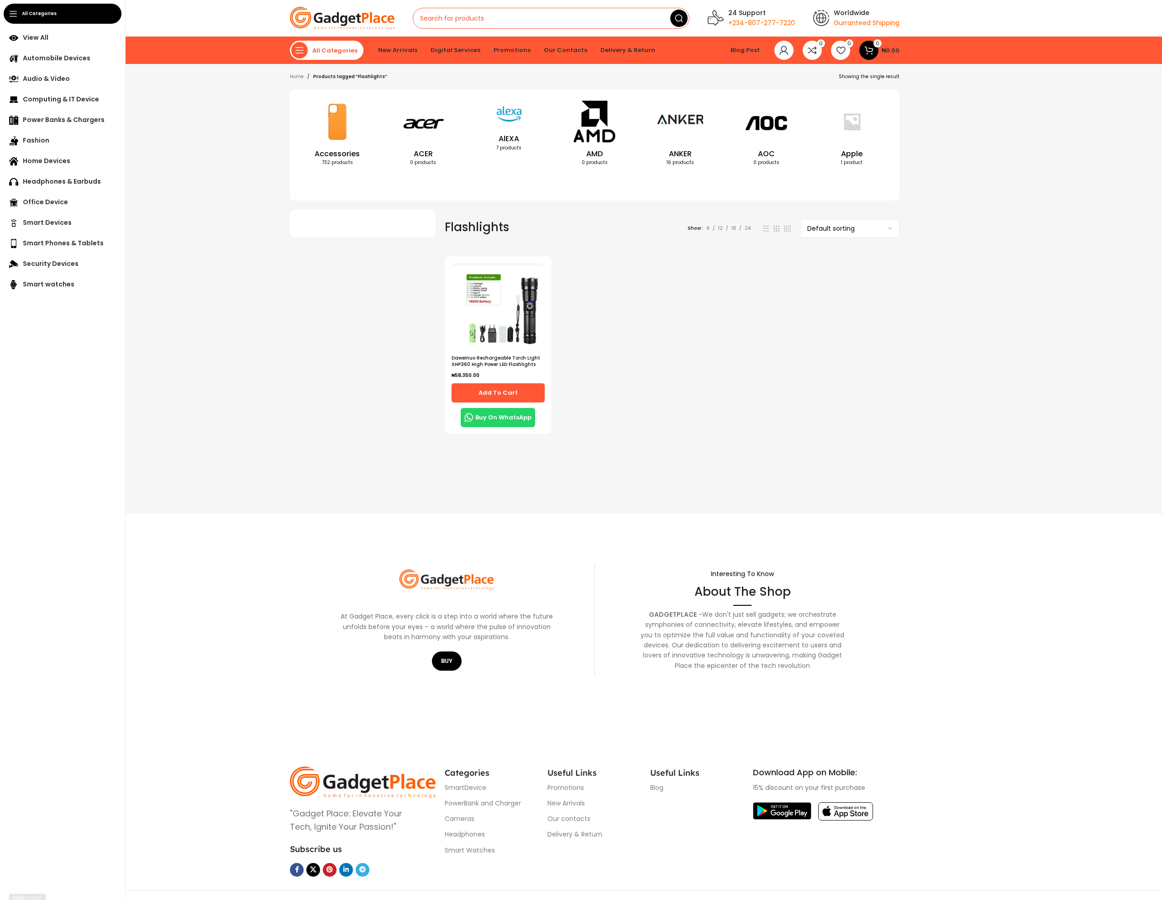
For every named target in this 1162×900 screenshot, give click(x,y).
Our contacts (568, 818)
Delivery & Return (574, 834)
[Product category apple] (852, 135)
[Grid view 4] (787, 228)
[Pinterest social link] (330, 870)
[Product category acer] (423, 135)
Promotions (565, 787)
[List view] (766, 228)
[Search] (679, 18)
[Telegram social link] (362, 870)
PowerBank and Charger (483, 803)
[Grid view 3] (776, 228)
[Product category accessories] (337, 135)
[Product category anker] (680, 135)
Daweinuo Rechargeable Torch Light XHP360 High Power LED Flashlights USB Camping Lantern (496, 364)
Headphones (465, 834)
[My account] (784, 50)
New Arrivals (566, 803)
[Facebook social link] (297, 870)
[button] (498, 392)
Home (297, 76)
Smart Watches (470, 850)
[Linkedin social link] (346, 870)
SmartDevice (465, 787)
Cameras (459, 818)
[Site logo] (342, 18)
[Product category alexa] (509, 127)
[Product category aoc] (766, 135)
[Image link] (363, 781)
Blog (656, 787)
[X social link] (313, 870)
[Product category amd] (595, 135)
